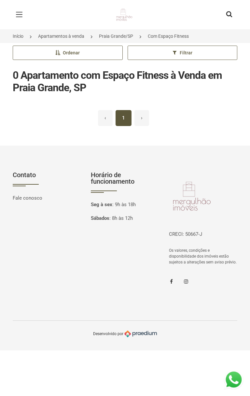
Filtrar (186, 52)
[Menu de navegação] (21, 15)
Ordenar (71, 52)
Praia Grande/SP (116, 36)
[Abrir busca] (229, 14)
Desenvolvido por (108, 334)
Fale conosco (27, 198)
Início (18, 36)
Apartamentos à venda (61, 36)
